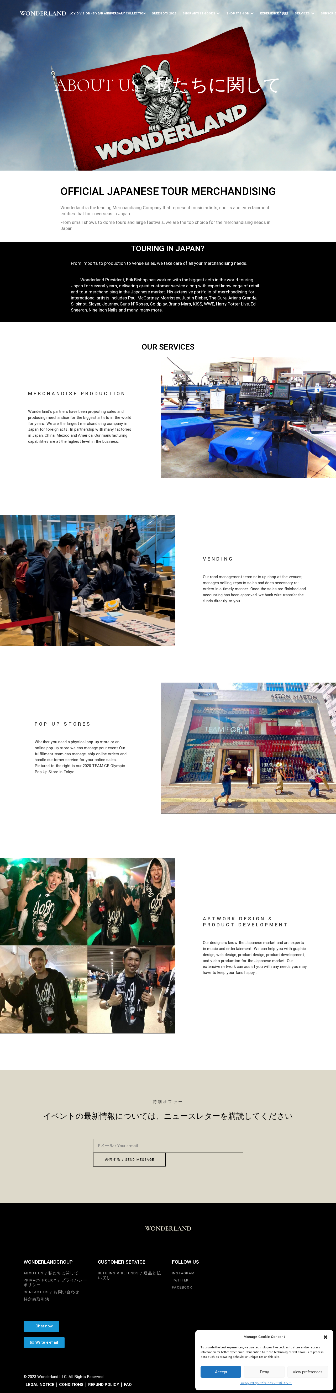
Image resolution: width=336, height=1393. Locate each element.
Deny (264, 1372)
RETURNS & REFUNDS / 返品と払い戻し (129, 1275)
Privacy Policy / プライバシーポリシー (266, 1383)
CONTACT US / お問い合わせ (52, 1292)
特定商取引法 (36, 1299)
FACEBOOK (182, 1287)
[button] (325, 1337)
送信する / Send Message (129, 1159)
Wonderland (43, 13)
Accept (221, 1372)
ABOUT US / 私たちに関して (51, 1273)
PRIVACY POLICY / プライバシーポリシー (55, 1283)
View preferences (308, 1372)
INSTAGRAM (183, 1273)
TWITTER (180, 1280)
